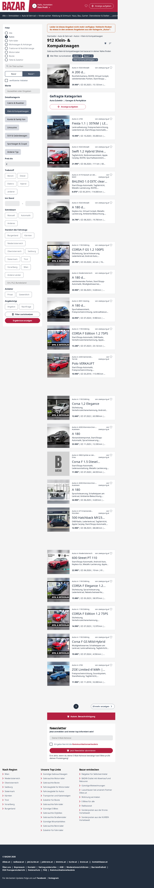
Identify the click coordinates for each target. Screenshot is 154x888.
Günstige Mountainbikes (54, 821)
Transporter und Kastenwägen (57, 795)
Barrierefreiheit (100, 867)
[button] (42, 6)
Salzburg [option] (32, 251)
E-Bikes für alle (97, 801)
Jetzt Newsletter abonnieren (82, 750)
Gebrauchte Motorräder (54, 778)
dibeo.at (7, 861)
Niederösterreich (12, 778)
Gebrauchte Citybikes (52, 813)
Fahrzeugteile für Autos (53, 791)
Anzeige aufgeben (69, 106)
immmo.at (62, 861)
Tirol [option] (26, 259)
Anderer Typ (13, 152)
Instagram (53, 878)
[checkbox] (22, 80)
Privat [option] (10, 294)
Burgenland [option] (12, 235)
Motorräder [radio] (14, 52)
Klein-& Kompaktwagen (18, 111)
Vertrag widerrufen (47, 867)
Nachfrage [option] (26, 306)
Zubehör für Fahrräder (53, 830)
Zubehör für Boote (51, 800)
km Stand (9, 198)
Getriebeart (10, 209)
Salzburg (9, 787)
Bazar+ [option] (31, 74)
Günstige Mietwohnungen (98, 785)
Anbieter (9, 289)
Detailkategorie (12, 97)
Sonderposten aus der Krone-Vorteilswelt (93, 811)
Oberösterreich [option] (14, 251)
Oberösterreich (12, 782)
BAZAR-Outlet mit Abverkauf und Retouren (95, 780)
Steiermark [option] (12, 259)
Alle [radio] (10, 33)
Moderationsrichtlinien (77, 867)
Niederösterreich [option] (15, 243)
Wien (7, 774)
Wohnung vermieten (98, 797)
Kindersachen (45, 15)
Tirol (7, 800)
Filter (7, 28)
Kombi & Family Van (16, 119)
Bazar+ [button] (87, 56)
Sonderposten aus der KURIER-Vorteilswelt (94, 818)
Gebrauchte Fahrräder (53, 804)
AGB (63, 867)
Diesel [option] (22, 176)
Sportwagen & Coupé (17, 143)
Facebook (42, 878)
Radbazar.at (96, 805)
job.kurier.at (34, 861)
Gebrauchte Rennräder (53, 826)
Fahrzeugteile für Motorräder (56, 787)
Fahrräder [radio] (13, 40)
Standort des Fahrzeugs (16, 229)
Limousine (12, 127)
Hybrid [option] (23, 183)
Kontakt (31, 867)
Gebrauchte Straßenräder (54, 817)
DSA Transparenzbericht (15, 870)
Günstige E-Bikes (50, 808)
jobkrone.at (49, 861)
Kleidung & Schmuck (61, 15)
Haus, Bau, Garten (80, 15)
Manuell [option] (11, 215)
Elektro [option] (10, 183)
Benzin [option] (10, 176)
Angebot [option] (11, 306)
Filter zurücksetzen (24, 314)
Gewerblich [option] (24, 294)
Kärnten (8, 795)
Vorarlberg (9, 804)
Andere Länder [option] (14, 275)
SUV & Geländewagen (17, 135)
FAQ (45, 870)
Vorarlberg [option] (12, 267)
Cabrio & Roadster (15, 103)
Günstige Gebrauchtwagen (55, 774)
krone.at (86, 861)
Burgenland (10, 808)
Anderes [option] (11, 223)
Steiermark (10, 791)
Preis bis (9, 158)
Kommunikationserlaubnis (85, 744)
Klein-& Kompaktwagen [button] (84, 59)
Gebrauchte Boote (51, 782)
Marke (8, 85)
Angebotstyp (11, 301)
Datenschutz (34, 870)
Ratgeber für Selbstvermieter (98, 774)
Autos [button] (76, 56)
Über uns (6, 867)
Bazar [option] (13, 74)
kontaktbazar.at (100, 861)
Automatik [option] (26, 215)
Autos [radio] (11, 37)
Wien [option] (26, 267)
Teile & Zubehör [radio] (16, 60)
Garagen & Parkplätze (75, 100)
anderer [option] (11, 191)
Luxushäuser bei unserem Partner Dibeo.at (95, 791)
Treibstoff (9, 170)
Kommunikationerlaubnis (62, 870)
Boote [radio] (11, 56)
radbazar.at (20, 861)
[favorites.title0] (86, 6)
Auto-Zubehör (56, 100)
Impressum (21, 867)
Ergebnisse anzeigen (22, 320)
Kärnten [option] (28, 235)
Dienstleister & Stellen (99, 15)
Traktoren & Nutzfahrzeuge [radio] (21, 48)
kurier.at (74, 861)
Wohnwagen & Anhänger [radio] (20, 44)
